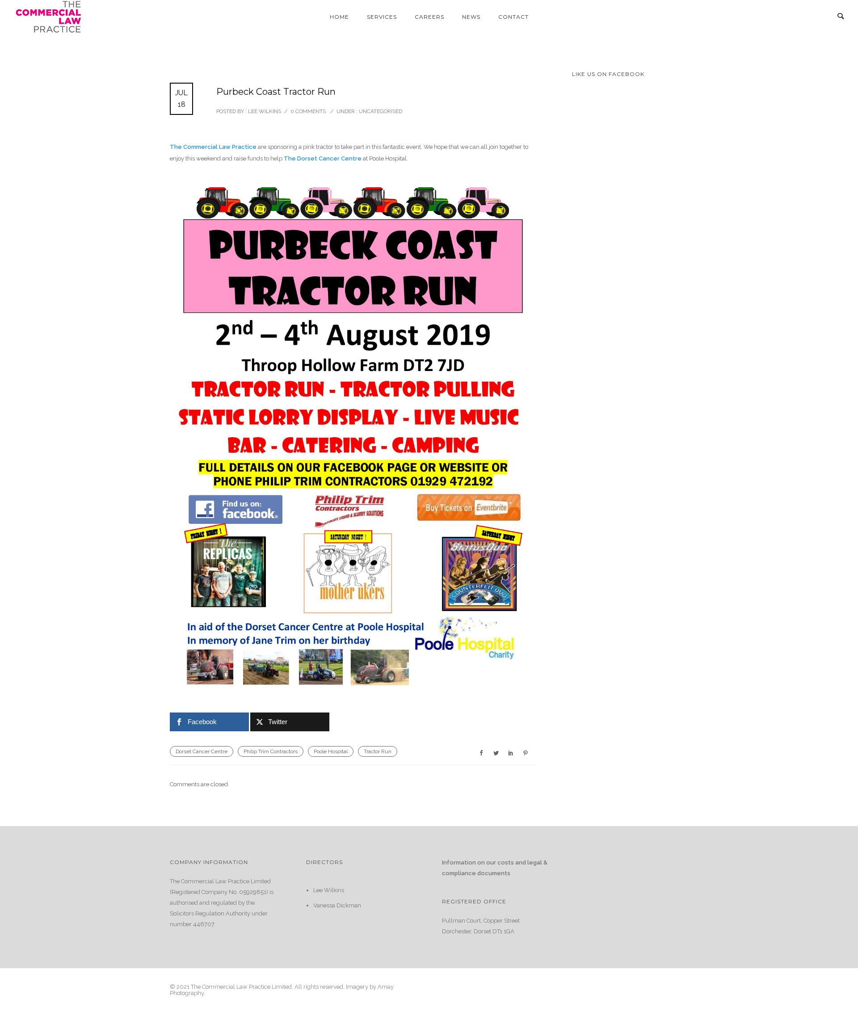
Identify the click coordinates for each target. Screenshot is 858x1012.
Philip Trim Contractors (271, 751)
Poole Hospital (331, 751)
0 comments (308, 111)
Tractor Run (377, 751)
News (471, 16)
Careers (429, 16)
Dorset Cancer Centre (201, 751)
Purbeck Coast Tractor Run (276, 91)
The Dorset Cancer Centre (322, 158)
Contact (513, 16)
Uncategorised (380, 111)
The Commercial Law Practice (213, 146)
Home (339, 16)
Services (382, 16)
